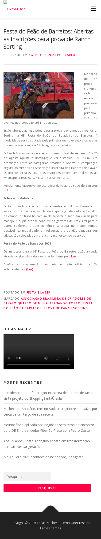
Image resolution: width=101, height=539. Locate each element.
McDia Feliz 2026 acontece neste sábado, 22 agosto (44, 457)
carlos (71, 55)
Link (6, 190)
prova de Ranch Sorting (66, 308)
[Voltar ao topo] (50, 511)
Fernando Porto (65, 303)
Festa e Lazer (38, 292)
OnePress (78, 522)
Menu (93, 9)
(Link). (29, 269)
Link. (74, 256)
